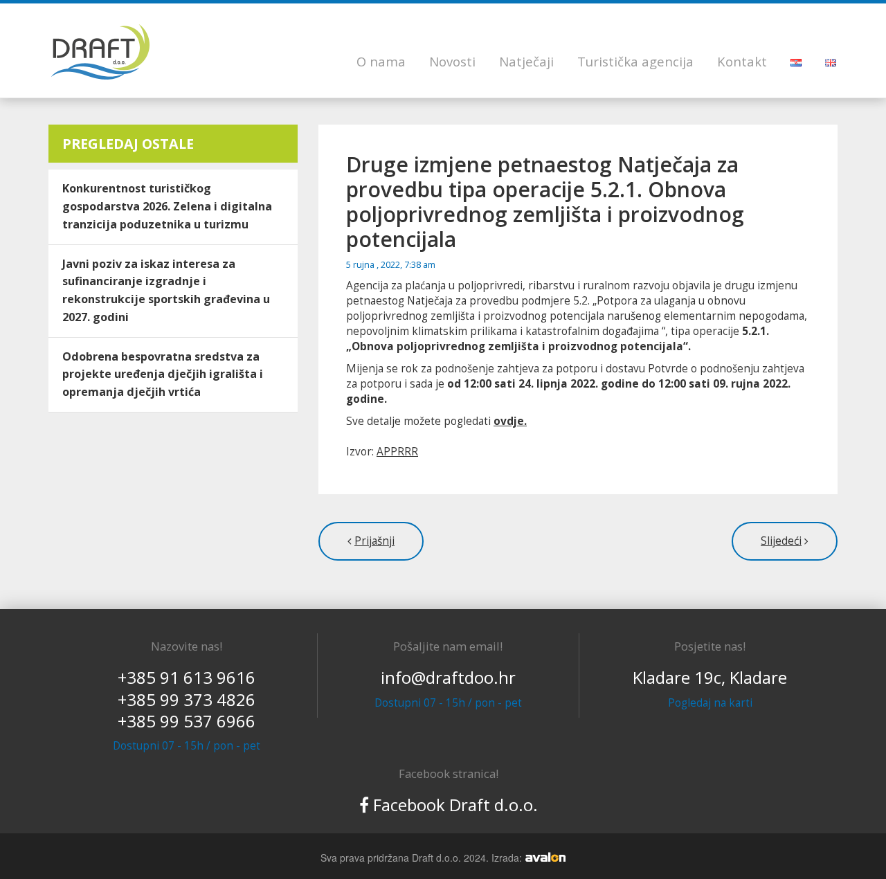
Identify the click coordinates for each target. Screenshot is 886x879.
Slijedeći (781, 541)
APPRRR (397, 451)
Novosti (452, 61)
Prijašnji (374, 541)
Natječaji (526, 61)
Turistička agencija (635, 61)
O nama (381, 61)
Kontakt (742, 61)
